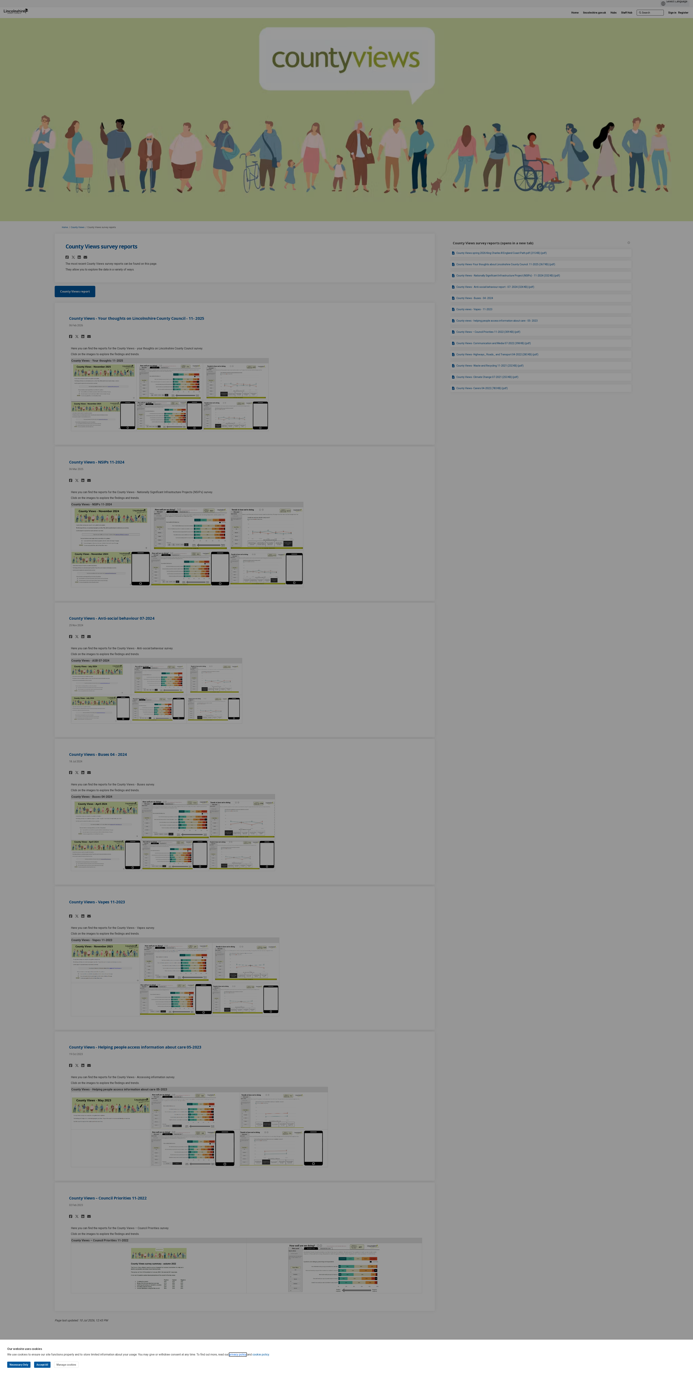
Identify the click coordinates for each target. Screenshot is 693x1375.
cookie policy (260, 1354)
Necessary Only (19, 1364)
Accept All (42, 1364)
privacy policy (238, 1354)
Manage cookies (66, 1364)
